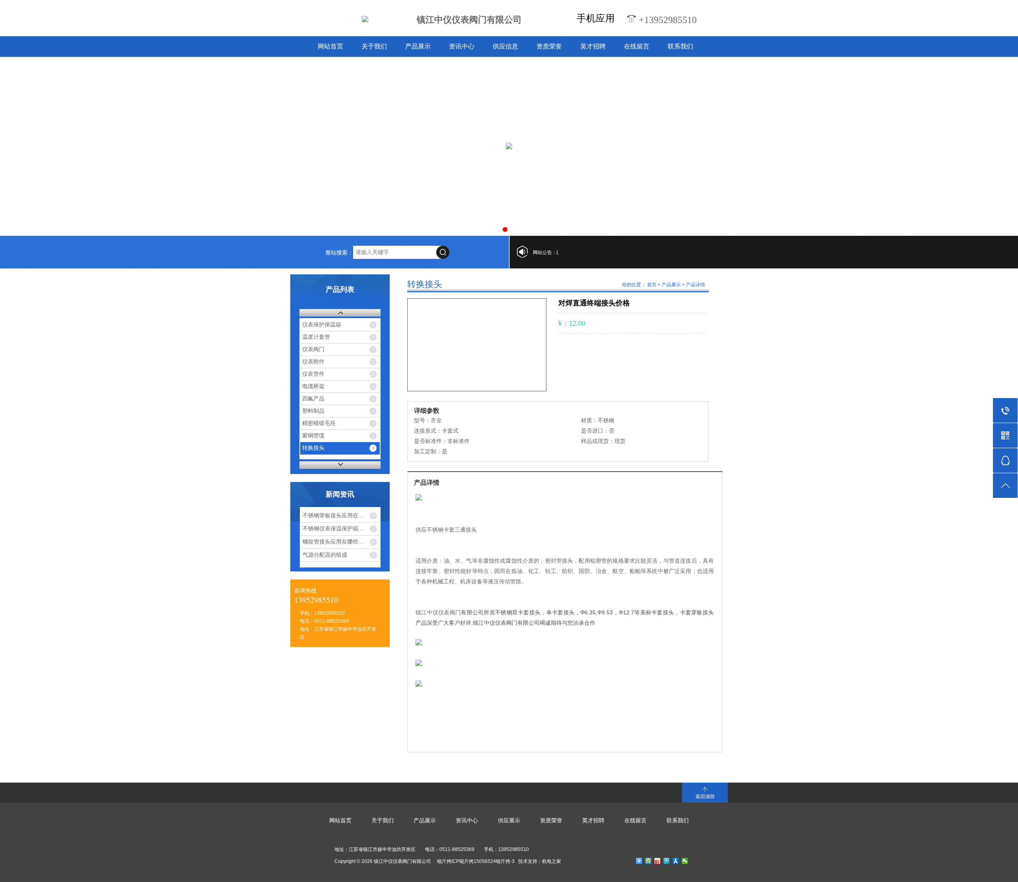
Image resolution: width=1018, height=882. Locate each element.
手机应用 (596, 18)
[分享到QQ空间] (648, 861)
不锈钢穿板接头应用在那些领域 (341, 515)
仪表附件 (313, 362)
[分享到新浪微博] (657, 861)
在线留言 (636, 46)
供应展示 (509, 820)
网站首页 (330, 46)
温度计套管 (316, 337)
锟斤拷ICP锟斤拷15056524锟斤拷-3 (476, 861)
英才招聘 (593, 46)
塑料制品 (313, 411)
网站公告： (545, 252)
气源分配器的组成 (325, 555)
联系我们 (680, 46)
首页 (652, 285)
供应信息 (505, 46)
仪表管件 (313, 374)
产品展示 (418, 46)
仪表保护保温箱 (321, 325)
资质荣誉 (549, 46)
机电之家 (551, 861)
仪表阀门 (313, 349)
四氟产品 (313, 399)
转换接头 (313, 448)
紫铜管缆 (313, 436)
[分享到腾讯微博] (666, 861)
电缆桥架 (313, 386)
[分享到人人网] (675, 861)
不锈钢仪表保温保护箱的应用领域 (341, 528)
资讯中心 (461, 46)
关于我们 (374, 46)
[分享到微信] (685, 861)
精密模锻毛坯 (319, 423)
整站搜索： (339, 252)
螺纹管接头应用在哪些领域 (336, 541)
